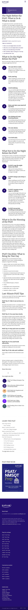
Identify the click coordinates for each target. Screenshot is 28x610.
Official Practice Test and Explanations (12, 439)
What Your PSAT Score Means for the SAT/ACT (14, 433)
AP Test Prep (5, 557)
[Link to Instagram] (25, 608)
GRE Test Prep (5, 539)
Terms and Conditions (7, 595)
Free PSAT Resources (7, 437)
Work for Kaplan (5, 594)
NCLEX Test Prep (6, 550)
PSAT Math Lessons (8, 443)
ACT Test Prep (5, 546)
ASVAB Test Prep (6, 554)
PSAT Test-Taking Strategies (10, 429)
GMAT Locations (5, 578)
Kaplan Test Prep (6, 589)
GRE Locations (5, 570)
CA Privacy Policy (6, 598)
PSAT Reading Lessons (9, 445)
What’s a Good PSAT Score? (14, 41)
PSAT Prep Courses (6, 423)
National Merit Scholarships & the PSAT (11, 435)
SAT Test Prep (5, 543)
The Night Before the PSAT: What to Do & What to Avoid (12, 18)
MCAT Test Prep (6, 535)
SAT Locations (5, 572)
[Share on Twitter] (20, 373)
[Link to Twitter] (21, 608)
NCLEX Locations (6, 567)
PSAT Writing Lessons (9, 447)
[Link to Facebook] (23, 608)
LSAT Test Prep (5, 537)
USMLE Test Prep (6, 552)
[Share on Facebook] (8, 373)
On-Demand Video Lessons (10, 449)
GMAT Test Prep (6, 541)
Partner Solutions (6, 592)
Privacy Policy (5, 597)
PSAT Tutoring (7, 425)
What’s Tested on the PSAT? (8, 427)
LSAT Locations (5, 574)
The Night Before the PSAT (8, 451)
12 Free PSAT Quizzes (9, 441)
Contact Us (4, 591)
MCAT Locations (5, 576)
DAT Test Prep (5, 548)
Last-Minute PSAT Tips (8, 53)
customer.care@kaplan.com (19, 513)
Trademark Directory (7, 600)
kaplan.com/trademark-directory (9, 524)
